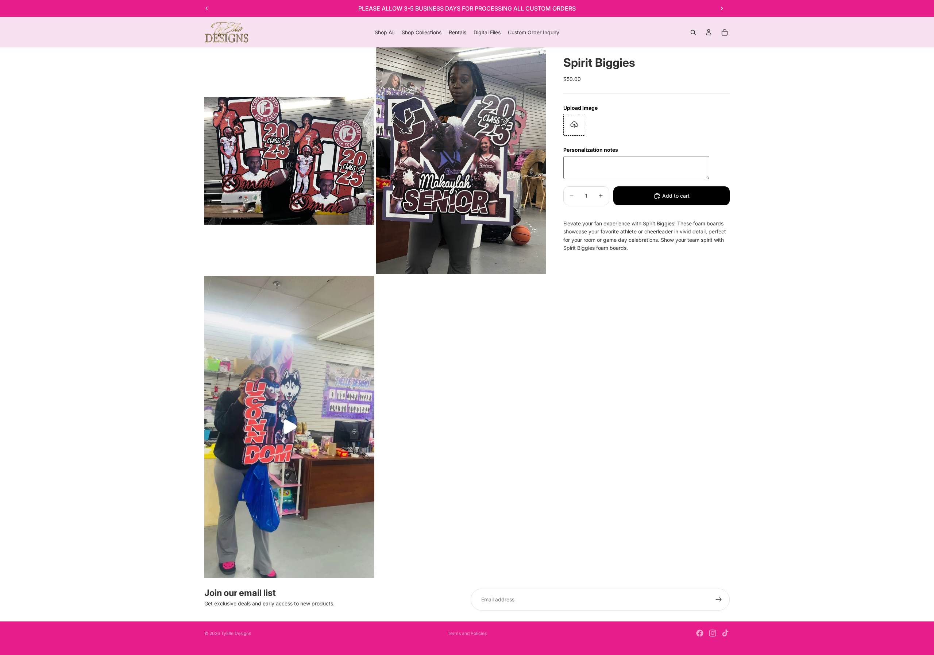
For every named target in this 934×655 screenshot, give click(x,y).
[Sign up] (718, 599)
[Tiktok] (725, 633)
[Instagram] (712, 633)
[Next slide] (722, 8)
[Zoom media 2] (461, 160)
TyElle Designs (236, 633)
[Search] (693, 32)
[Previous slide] (207, 8)
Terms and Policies (467, 633)
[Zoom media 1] (289, 160)
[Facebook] (699, 633)
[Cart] (725, 32)
